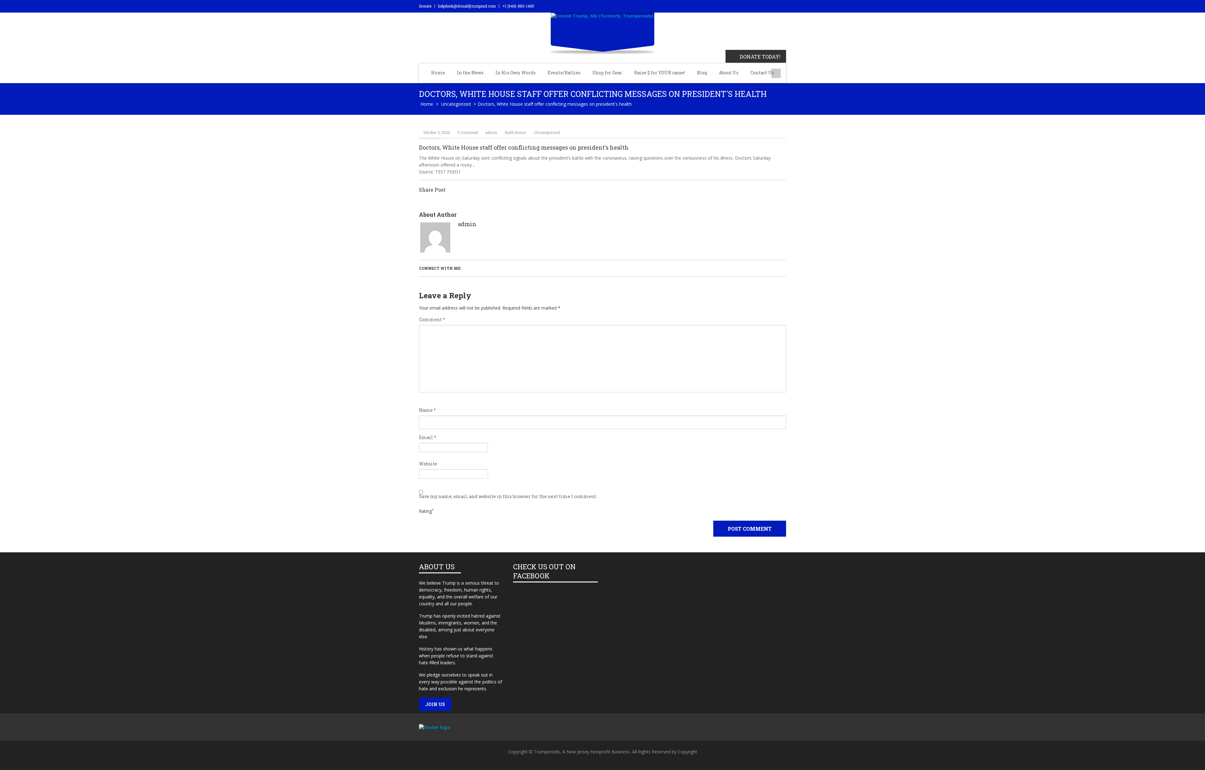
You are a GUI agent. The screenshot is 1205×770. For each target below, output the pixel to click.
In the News (470, 73)
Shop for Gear (607, 73)
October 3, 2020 (436, 132)
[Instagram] (782, 729)
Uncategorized (456, 104)
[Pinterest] (765, 729)
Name (427, 410)
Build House (515, 132)
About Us (728, 73)
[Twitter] (748, 729)
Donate (425, 5)
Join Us (435, 704)
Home (438, 73)
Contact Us (762, 73)
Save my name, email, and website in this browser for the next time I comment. (508, 496)
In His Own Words (515, 73)
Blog (702, 73)
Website (428, 464)
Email (427, 437)
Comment (432, 319)
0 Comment (467, 132)
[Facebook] (730, 729)
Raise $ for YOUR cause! (659, 73)
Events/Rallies (564, 73)
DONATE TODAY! (760, 56)
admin (491, 132)
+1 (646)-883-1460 (518, 5)
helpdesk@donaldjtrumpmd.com (467, 5)
